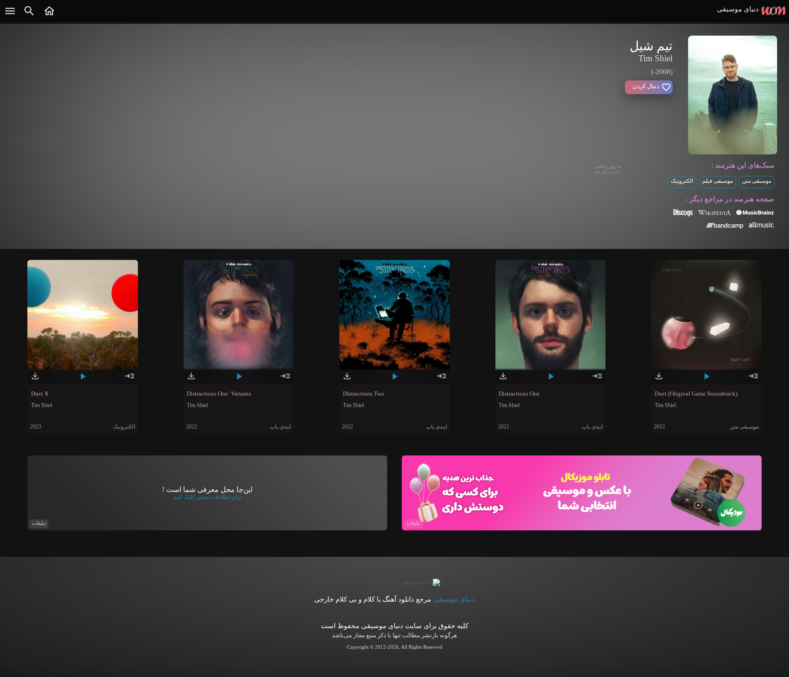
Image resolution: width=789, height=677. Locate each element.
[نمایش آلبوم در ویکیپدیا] (714, 215)
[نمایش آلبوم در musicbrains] (755, 214)
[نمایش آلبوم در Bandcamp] (725, 227)
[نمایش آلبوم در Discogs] (683, 215)
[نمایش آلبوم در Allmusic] (761, 225)
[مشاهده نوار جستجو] (29, 15)
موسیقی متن (756, 181)
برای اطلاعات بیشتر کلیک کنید (207, 497)
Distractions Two (363, 393)
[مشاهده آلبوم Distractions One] (597, 379)
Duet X (39, 393)
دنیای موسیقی (454, 599)
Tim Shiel (41, 405)
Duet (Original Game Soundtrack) (696, 393)
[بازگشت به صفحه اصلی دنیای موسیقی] (49, 15)
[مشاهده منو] (10, 15)
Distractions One (519, 393)
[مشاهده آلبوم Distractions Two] (441, 379)
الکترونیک (682, 181)
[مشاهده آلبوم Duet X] (129, 379)
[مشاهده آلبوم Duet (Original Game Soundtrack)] (753, 379)
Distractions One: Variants (219, 393)
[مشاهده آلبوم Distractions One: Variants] (285, 379)
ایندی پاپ (280, 426)
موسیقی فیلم (717, 181)
